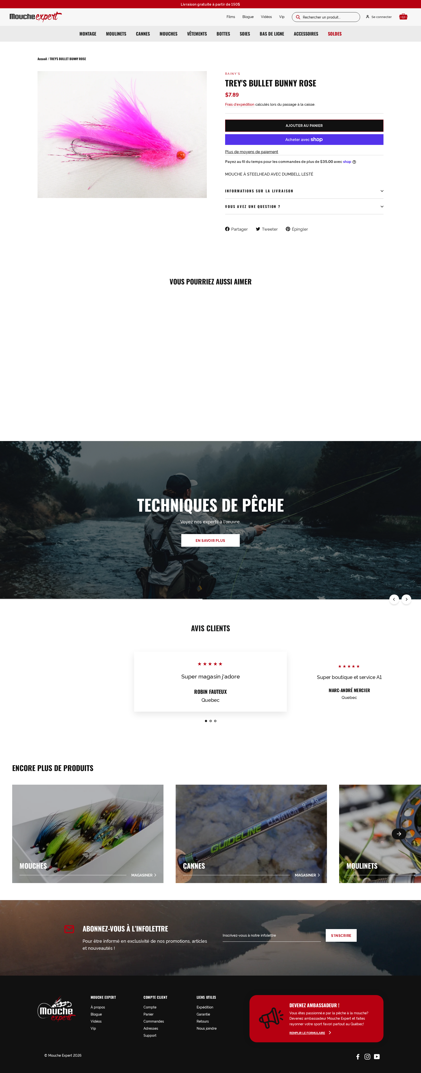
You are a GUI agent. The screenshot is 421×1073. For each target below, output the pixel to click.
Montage (87, 33)
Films (231, 16)
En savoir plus (210, 540)
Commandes (154, 1021)
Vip (282, 16)
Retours (203, 1021)
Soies (245, 33)
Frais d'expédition (239, 104)
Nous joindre (207, 1028)
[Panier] (404, 17)
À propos (98, 1007)
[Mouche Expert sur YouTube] (377, 1056)
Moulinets (116, 33)
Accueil (42, 58)
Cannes (143, 33)
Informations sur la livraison (259, 190)
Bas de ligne (272, 33)
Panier (148, 1014)
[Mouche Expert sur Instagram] (367, 1056)
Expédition (205, 1007)
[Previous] (394, 599)
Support (150, 1035)
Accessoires (306, 33)
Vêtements (197, 33)
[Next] (406, 599)
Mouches (168, 33)
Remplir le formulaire (307, 1033)
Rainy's (232, 73)
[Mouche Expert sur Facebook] (358, 1056)
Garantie (203, 1014)
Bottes (223, 33)
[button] (399, 833)
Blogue (248, 16)
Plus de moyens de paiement (251, 151)
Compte (150, 1007)
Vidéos (266, 16)
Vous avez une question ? (253, 206)
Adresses (151, 1028)
